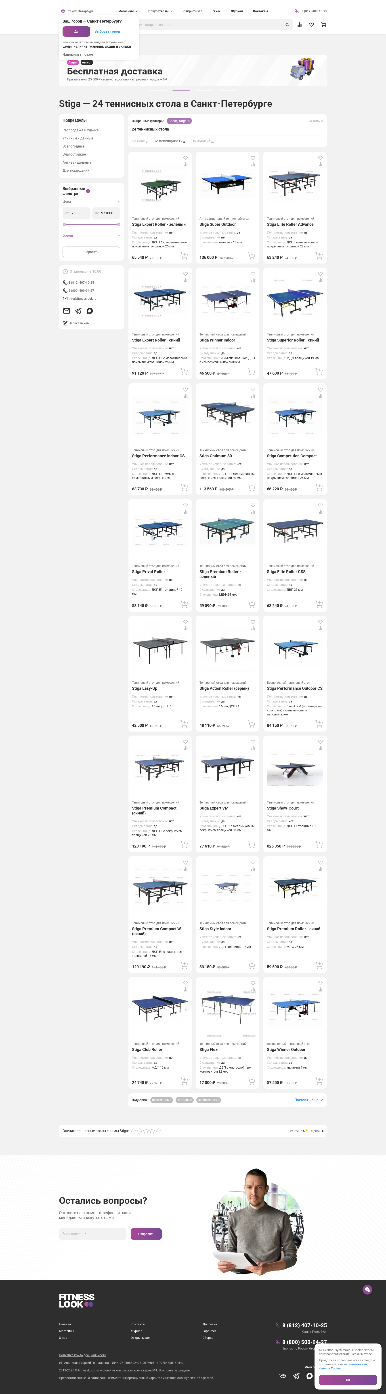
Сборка (208, 1337)
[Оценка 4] (152, 1131)
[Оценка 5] (158, 1131)
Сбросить (91, 252)
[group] (158, 90)
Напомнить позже (78, 54)
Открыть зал (192, 11)
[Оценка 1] (133, 1131)
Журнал (237, 11)
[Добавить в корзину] (184, 256)
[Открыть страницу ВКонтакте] (283, 1376)
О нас (217, 11)
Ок (348, 1380)
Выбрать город (107, 31)
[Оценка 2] (139, 1131)
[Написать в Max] (90, 311)
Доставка (210, 1324)
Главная (65, 1324)
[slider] (64, 224)
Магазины (66, 1331)
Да (76, 31)
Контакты (260, 11)
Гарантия (209, 1331)
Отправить (146, 1234)
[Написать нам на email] (67, 311)
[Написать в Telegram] (78, 311)
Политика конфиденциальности (82, 1355)
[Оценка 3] (146, 1131)
